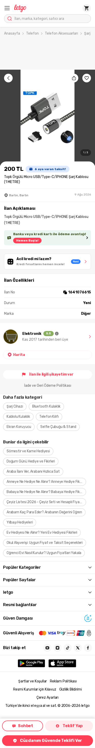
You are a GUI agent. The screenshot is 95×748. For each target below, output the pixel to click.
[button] (7, 8)
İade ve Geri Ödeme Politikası (47, 385)
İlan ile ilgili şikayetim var (51, 374)
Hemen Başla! (27, 240)
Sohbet (25, 725)
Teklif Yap (73, 725)
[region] (47, 118)
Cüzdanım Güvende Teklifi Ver (51, 740)
